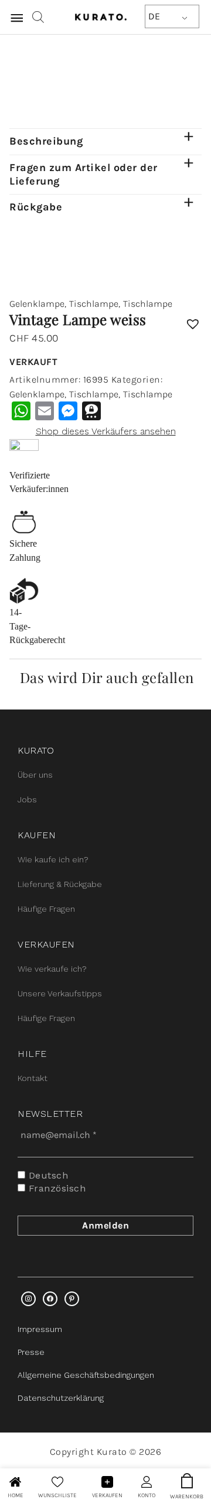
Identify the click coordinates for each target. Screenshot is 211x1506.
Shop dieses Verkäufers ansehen (106, 431)
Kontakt (32, 1078)
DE (154, 16)
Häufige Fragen (46, 908)
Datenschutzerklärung (61, 1398)
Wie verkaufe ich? (52, 968)
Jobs (27, 799)
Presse (31, 1352)
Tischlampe (93, 303)
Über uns (35, 774)
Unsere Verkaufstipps (60, 993)
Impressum (40, 1329)
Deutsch (46, 1175)
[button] (193, 320)
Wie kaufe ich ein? (53, 859)
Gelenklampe (36, 303)
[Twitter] (50, 1298)
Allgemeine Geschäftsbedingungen (86, 1375)
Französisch (55, 1188)
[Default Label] (71, 1298)
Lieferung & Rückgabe (60, 884)
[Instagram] (28, 1298)
